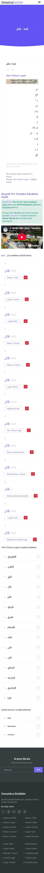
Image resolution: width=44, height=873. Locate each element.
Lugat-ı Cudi (12, 518)
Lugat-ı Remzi (12, 387)
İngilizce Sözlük (13, 408)
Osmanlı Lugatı (9, 858)
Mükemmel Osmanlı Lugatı (17, 539)
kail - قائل (5, 255)
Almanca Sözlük (9, 818)
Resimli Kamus (31, 844)
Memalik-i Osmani (10, 853)
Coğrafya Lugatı (31, 853)
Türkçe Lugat (30, 858)
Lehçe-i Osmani (13, 299)
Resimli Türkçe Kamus (15, 452)
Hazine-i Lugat (9, 822)
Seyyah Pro (7, 202)
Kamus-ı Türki (12, 277)
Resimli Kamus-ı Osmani (16, 474)
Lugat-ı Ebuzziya (32, 836)
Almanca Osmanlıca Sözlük (17, 496)
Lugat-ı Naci (12, 321)
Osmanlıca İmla (31, 862)
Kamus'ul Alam (31, 822)
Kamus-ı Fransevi (14, 365)
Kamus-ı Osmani (13, 343)
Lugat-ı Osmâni (9, 862)
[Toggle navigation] (39, 2)
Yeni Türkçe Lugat (16, 75)
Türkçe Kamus (31, 848)
